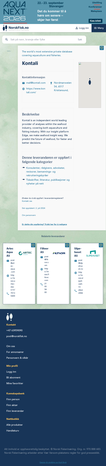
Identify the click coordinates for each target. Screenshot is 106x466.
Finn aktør (12, 405)
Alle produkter (14, 424)
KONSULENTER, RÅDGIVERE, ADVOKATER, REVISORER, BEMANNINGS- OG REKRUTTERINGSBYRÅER (45, 171)
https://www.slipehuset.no (80, 279)
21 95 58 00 (45, 288)
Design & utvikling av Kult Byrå (53, 462)
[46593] (33, 245)
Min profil (12, 365)
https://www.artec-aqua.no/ (13, 282)
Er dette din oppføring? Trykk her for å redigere (44, 224)
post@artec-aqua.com (13, 266)
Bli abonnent (13, 377)
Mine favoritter (14, 383)
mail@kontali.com (36, 82)
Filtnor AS (44, 250)
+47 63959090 (14, 330)
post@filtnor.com (46, 260)
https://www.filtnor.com (46, 274)
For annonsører (15, 352)
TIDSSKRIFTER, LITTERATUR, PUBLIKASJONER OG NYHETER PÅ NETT (48, 181)
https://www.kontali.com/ (35, 90)
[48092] (67, 245)
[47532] (101, 245)
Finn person (13, 399)
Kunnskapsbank (15, 393)
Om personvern (29, 215)
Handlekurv (12, 430)
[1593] (102, 48)
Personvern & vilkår (17, 357)
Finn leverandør (15, 410)
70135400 (13, 294)
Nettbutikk (12, 418)
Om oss (10, 346)
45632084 (80, 291)
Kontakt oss (27, 201)
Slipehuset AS (77, 252)
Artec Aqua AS (9, 252)
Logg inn (11, 371)
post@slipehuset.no (80, 264)
